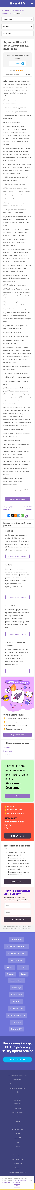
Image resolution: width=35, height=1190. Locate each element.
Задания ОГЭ (17, 1138)
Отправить (17, 919)
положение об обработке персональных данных (17, 928)
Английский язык (16, 981)
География (16, 1001)
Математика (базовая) (16, 953)
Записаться (16, 836)
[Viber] (26, 516)
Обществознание (16, 960)
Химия (23, 974)
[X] (12, 515)
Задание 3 (7, 747)
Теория (17, 1134)
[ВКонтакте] (8, 515)
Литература (16, 988)
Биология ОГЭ (16, 1029)
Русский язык (16, 940)
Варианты (17, 1147)
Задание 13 (7, 754)
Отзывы (17, 1168)
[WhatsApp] (22, 515)
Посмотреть (16, 63)
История (23, 967)
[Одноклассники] (15, 515)
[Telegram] (18, 515)
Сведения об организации (17, 1088)
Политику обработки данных (23, 1180)
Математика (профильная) (17, 946)
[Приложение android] (17, 1092)
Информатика (16, 994)
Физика (9, 967)
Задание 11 (7, 751)
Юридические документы (17, 1084)
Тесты (17, 1142)
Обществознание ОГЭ (16, 1015)
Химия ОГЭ (16, 1022)
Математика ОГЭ (16, 1008)
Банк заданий (17, 1155)
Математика (17, 1108)
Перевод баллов (17, 1159)
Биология (10, 974)
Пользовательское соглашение (11, 1182)
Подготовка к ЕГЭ (17, 1129)
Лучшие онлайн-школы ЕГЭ (17, 1172)
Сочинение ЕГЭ (17, 1163)
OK (17, 1186)
